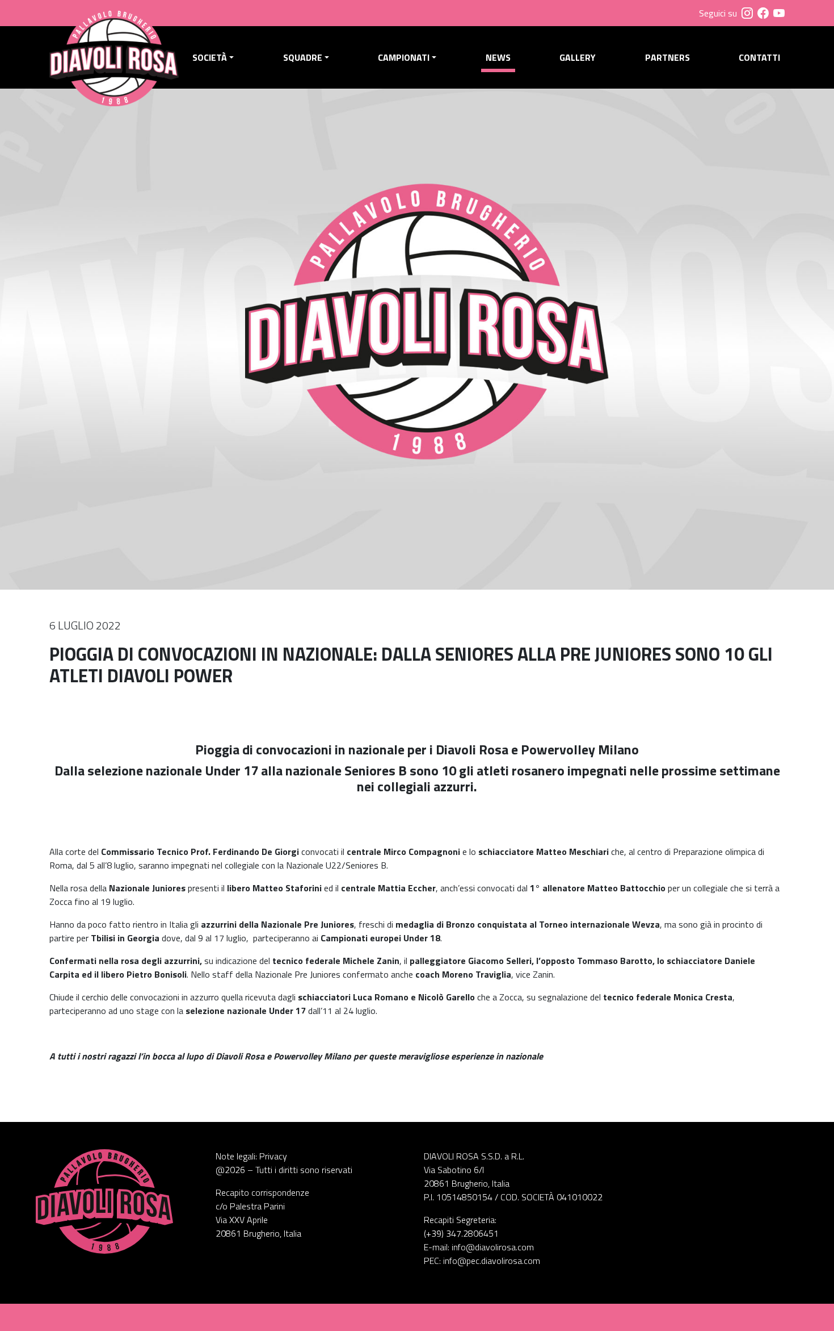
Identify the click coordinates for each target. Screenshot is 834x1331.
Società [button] (209, 57)
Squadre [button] (302, 57)
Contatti (759, 57)
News (498, 57)
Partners (667, 57)
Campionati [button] (403, 57)
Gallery (577, 57)
